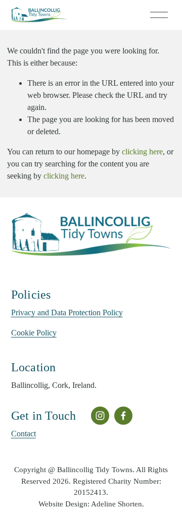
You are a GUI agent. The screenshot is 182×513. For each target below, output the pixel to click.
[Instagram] (100, 416)
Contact (23, 433)
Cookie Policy (34, 332)
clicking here (142, 151)
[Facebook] (123, 416)
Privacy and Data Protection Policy (67, 312)
